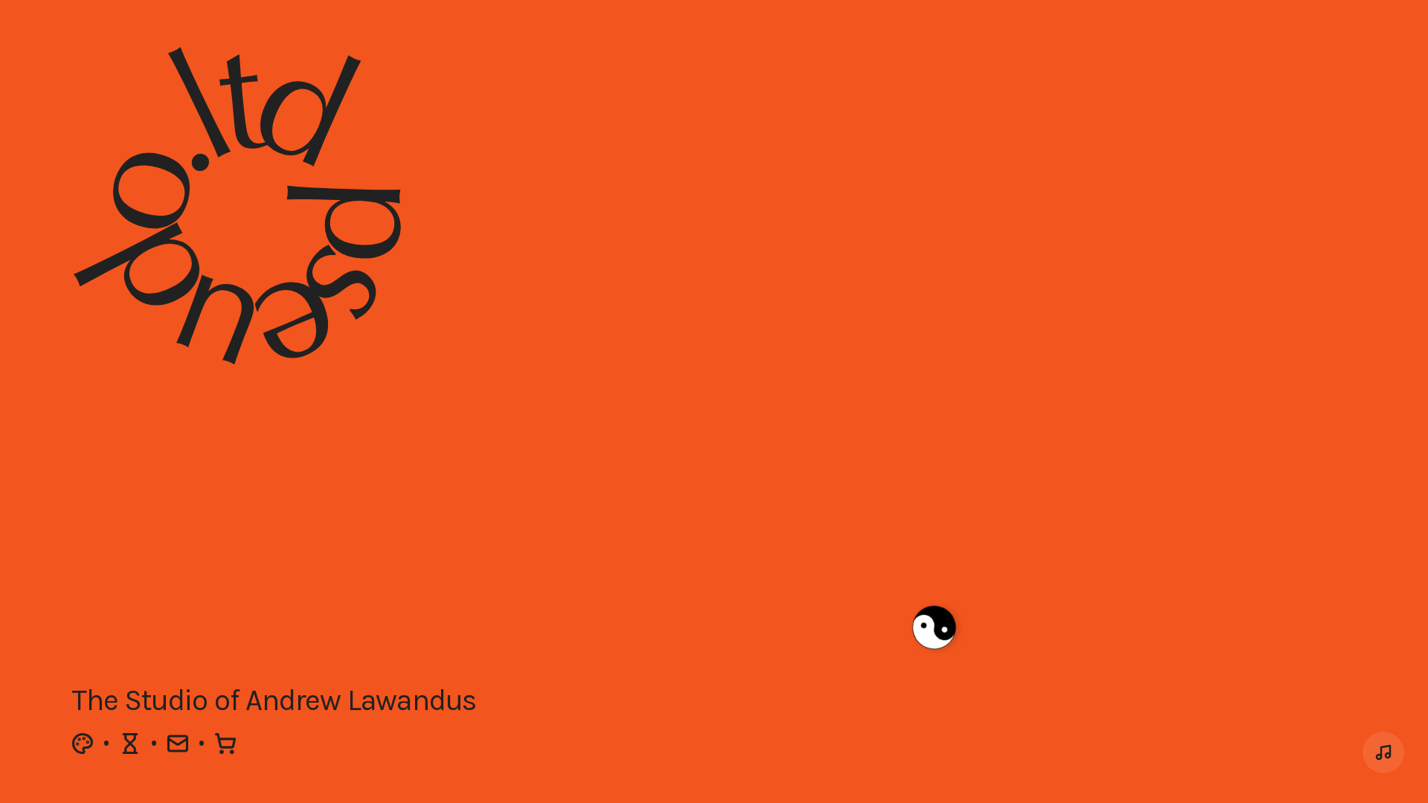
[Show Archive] (1383, 752)
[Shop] (225, 743)
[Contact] (178, 743)
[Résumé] (130, 743)
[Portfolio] (82, 743)
